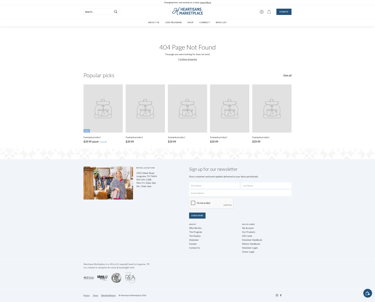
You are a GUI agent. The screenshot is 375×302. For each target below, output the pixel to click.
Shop (191, 22)
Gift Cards (247, 236)
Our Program (173, 22)
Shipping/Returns (108, 295)
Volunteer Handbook (252, 240)
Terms (95, 295)
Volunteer (194, 240)
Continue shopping (187, 59)
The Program (195, 232)
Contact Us (194, 247)
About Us (153, 22)
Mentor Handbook (251, 243)
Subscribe (197, 215)
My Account (248, 228)
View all (287, 75)
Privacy (86, 295)
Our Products (248, 232)
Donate (283, 12)
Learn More (205, 2)
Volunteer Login (250, 247)
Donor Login (248, 251)
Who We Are (195, 228)
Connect (204, 22)
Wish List (221, 22)
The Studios (195, 236)
